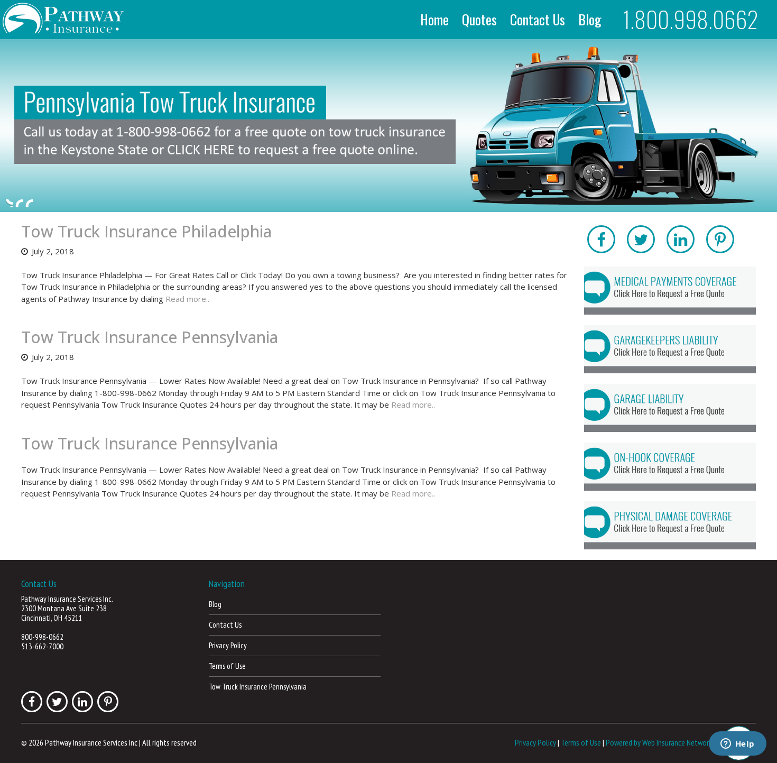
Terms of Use (227, 666)
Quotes (479, 19)
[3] (29, 203)
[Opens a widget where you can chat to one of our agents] (737, 744)
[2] (19, 203)
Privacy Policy (228, 645)
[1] (9, 203)
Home (434, 19)
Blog (590, 19)
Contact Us (537, 19)
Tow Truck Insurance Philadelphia (146, 231)
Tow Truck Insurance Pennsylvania (149, 337)
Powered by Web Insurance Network (659, 742)
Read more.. (187, 298)
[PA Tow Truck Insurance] (388, 125)
